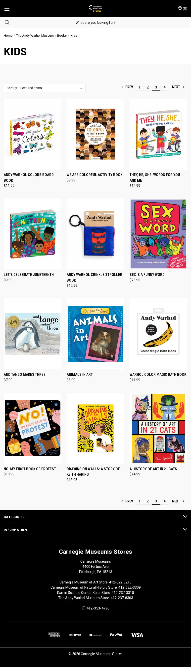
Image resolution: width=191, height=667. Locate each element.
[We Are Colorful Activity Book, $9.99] (95, 134)
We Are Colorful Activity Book (94, 175)
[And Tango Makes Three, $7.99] (32, 333)
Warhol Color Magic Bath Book (158, 374)
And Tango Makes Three (25, 374)
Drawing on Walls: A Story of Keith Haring (93, 472)
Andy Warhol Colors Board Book (29, 178)
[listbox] (52, 88)
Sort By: (12, 88)
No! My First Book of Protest (30, 469)
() (184, 8)
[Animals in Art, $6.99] (95, 333)
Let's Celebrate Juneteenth (29, 274)
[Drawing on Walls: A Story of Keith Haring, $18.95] (95, 428)
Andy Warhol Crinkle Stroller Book (94, 277)
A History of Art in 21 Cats (153, 469)
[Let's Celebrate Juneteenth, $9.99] (32, 234)
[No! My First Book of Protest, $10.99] (32, 428)
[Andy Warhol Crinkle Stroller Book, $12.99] (95, 234)
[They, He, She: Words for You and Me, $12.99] (158, 134)
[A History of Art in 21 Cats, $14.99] (158, 428)
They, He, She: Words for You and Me (155, 178)
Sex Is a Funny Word (147, 274)
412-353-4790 (98, 608)
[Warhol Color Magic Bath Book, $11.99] (158, 333)
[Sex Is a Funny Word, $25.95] (158, 234)
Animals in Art (80, 374)
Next (176, 87)
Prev (129, 87)
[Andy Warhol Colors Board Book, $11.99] (32, 134)
